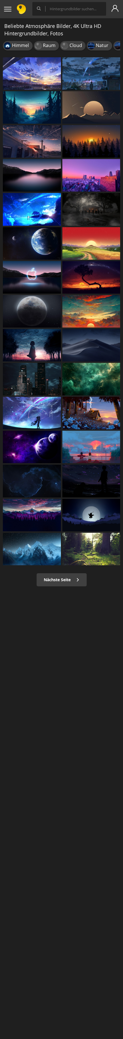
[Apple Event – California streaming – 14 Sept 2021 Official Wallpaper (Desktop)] (32, 277)
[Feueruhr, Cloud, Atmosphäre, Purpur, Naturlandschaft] (32, 515)
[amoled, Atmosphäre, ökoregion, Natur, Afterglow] (91, 141)
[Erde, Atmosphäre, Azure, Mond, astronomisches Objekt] (32, 243)
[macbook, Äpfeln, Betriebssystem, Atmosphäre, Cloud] (91, 345)
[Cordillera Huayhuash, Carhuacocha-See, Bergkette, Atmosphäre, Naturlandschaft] (32, 549)
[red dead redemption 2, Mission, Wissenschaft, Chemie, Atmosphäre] (91, 209)
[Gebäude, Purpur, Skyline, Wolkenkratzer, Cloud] (91, 175)
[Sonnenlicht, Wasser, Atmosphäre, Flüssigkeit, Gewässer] (91, 379)
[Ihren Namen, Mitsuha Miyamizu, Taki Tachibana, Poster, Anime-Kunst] (32, 209)
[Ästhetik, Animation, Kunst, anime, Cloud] (91, 447)
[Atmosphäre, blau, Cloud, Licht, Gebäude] (91, 413)
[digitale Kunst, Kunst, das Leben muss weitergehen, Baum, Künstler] (91, 277)
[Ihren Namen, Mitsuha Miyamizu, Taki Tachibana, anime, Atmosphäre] (91, 73)
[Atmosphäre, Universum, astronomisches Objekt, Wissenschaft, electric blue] (32, 481)
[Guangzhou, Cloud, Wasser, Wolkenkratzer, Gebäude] (32, 379)
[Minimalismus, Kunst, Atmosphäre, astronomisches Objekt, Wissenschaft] (91, 107)
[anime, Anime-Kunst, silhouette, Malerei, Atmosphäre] (91, 481)
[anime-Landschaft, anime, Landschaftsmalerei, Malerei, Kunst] (32, 73)
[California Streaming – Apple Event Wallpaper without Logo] (32, 175)
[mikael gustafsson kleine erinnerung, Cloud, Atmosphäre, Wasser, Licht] (32, 107)
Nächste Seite (58, 579)
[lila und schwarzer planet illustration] (32, 447)
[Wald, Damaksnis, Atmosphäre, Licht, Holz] (91, 549)
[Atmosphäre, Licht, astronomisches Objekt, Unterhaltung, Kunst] (32, 413)
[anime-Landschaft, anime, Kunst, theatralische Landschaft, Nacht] (32, 141)
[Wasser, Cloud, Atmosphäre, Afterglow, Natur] (91, 311)
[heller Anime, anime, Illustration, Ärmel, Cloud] (32, 345)
